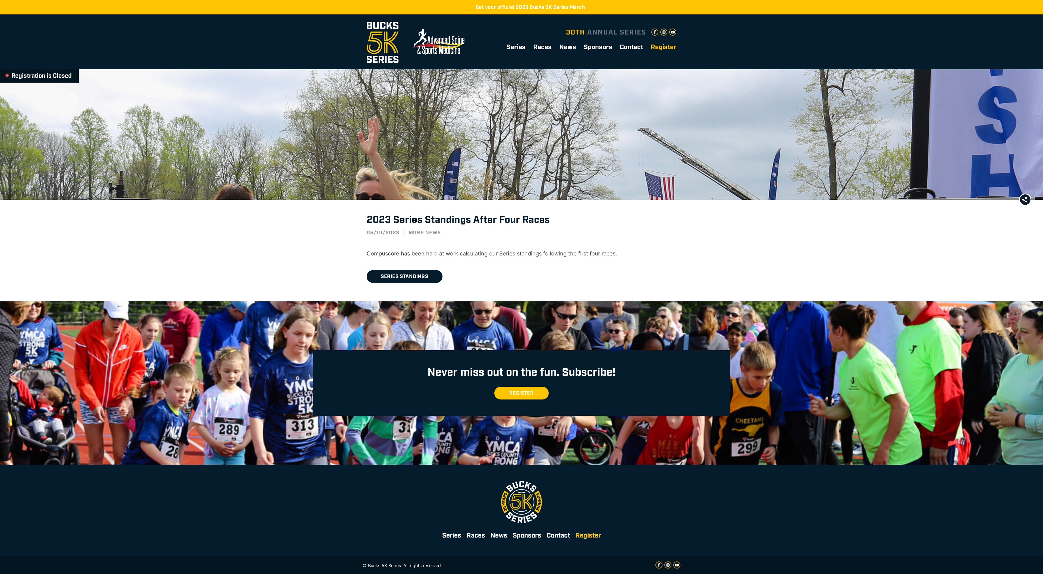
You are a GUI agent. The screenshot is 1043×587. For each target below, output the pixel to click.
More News (425, 233)
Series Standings (404, 276)
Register (521, 393)
